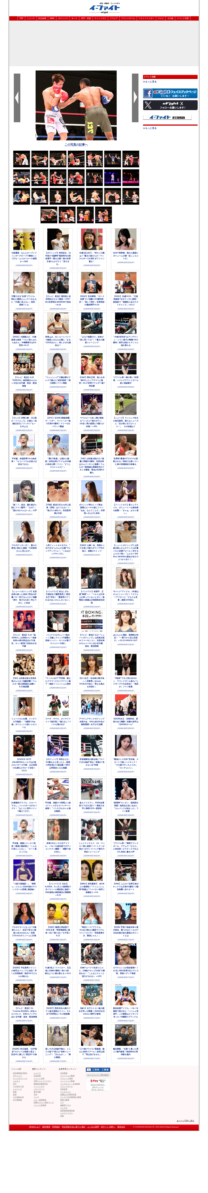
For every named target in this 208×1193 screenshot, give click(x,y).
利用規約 (56, 1127)
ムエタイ (16, 1081)
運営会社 (121, 1127)
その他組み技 (18, 1097)
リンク (36, 1097)
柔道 (15, 1092)
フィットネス (100, 18)
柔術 (15, 1094)
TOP (21, 18)
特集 (62, 1116)
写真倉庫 (63, 1089)
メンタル (63, 1108)
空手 (15, 1084)
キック (74, 18)
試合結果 (42, 18)
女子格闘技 (17, 1100)
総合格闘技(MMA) (20, 1073)
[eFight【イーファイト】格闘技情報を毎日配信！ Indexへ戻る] (104, 7)
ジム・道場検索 (40, 1100)
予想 (35, 1094)
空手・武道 (86, 18)
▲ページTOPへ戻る (185, 1121)
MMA (52, 18)
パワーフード (39, 1089)
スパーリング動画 (67, 1076)
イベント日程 (183, 18)
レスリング (17, 1089)
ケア (62, 1102)
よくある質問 (93, 1127)
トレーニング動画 (67, 1081)
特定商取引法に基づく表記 (73, 1127)
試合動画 (63, 1073)
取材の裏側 (64, 1100)
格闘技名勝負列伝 (41, 1084)
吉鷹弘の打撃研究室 (68, 1094)
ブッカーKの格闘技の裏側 (70, 1097)
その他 (170, 18)
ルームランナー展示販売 (98, 1075)
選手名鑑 (37, 1092)
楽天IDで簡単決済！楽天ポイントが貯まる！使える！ (98, 1087)
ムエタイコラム (66, 1113)
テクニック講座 (66, 1078)
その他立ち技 (18, 1086)
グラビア (114, 18)
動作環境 (46, 1127)
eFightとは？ (34, 1127)
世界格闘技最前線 (67, 1110)
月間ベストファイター (43, 1081)
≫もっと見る (150, 81)
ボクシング (63, 18)
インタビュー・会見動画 (70, 1084)
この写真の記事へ (76, 144)
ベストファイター (146, 18)
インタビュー (65, 1092)
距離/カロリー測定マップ (44, 1102)
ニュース (31, 18)
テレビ (161, 18)
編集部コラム (65, 1105)
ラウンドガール (128, 18)
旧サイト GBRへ (108, 1127)
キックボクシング (20, 1078)
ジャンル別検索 (40, 1105)
